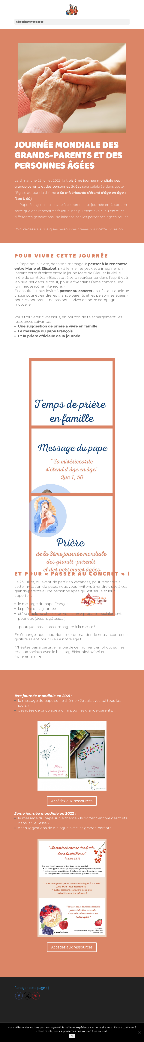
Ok (72, 1036)
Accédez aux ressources (72, 800)
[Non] (139, 1032)
